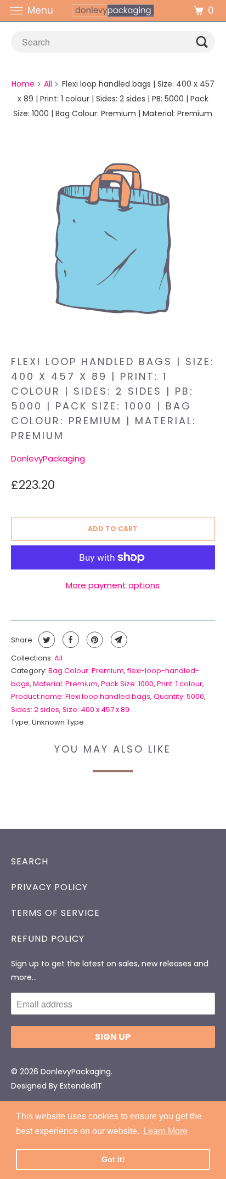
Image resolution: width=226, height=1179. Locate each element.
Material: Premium (65, 684)
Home (23, 83)
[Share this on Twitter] (45, 639)
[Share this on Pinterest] (93, 639)
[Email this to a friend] (117, 639)
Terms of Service (55, 913)
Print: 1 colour (179, 684)
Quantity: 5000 (179, 696)
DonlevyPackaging (48, 458)
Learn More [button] (165, 1131)
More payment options (113, 585)
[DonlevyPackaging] (113, 10)
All (48, 83)
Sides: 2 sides (35, 709)
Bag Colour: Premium (86, 670)
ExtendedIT (81, 1085)
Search (29, 861)
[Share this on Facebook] (69, 639)
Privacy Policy (49, 887)
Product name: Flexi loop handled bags (80, 696)
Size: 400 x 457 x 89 (96, 709)
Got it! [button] (113, 1159)
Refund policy (47, 938)
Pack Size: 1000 (127, 684)
